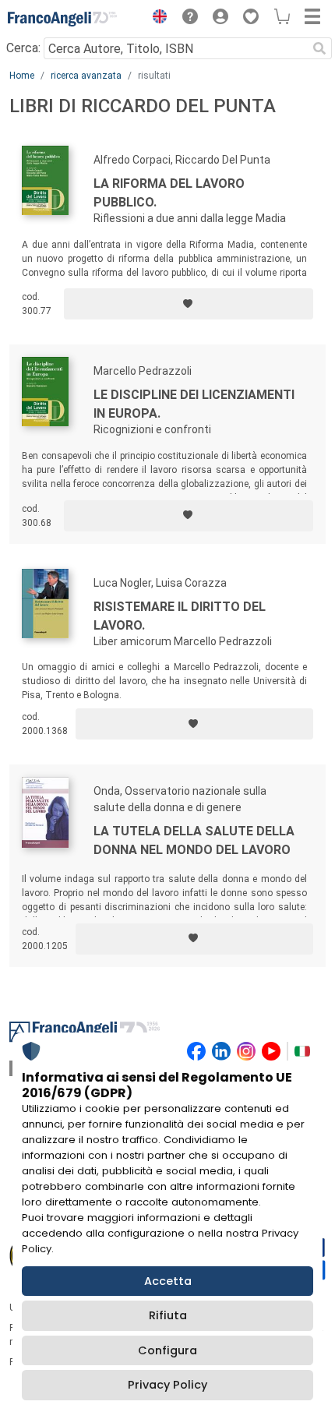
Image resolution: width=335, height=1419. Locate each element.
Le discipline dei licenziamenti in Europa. (193, 404)
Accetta (168, 1281)
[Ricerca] (319, 48)
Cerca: (23, 48)
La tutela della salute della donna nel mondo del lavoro (193, 840)
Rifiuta (168, 1315)
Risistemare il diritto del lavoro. (179, 616)
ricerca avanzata (86, 75)
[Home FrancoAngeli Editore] (62, 18)
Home (21, 75)
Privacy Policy (167, 1385)
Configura (167, 1350)
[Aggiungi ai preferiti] (188, 303)
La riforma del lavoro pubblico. (169, 193)
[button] (156, 19)
